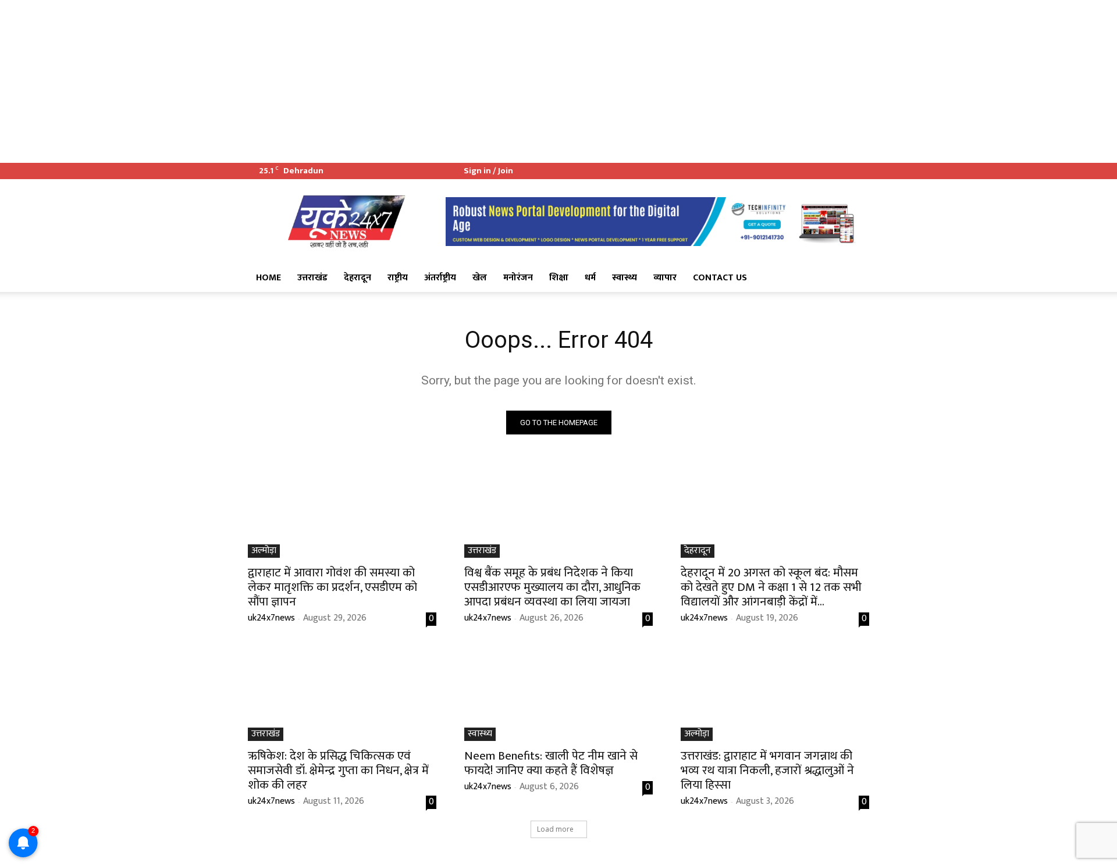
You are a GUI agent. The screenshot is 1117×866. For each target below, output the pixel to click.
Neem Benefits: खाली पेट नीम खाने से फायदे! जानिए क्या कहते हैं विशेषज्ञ (551, 763)
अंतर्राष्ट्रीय (440, 278)
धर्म (590, 278)
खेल (479, 278)
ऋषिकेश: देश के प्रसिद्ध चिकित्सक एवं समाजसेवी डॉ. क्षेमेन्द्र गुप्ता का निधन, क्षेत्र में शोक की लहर (338, 770)
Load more (555, 829)
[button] (855, 278)
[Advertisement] (349, 81)
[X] (841, 171)
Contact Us (720, 278)
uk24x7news (271, 618)
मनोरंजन (518, 278)
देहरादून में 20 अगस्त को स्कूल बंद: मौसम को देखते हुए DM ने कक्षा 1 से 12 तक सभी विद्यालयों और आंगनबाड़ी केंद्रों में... (771, 587)
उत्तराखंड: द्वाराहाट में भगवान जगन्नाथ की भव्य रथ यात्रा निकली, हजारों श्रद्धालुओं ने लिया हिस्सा (767, 770)
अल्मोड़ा (263, 551)
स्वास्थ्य (624, 278)
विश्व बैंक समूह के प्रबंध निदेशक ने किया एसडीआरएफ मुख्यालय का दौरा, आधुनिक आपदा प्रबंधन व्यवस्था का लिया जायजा (552, 587)
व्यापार (665, 278)
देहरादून (357, 278)
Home (268, 278)
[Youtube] (860, 171)
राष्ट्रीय (397, 278)
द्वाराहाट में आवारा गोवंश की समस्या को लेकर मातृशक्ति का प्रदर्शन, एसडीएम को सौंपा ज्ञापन (332, 587)
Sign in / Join (488, 170)
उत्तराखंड (312, 278)
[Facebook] (822, 171)
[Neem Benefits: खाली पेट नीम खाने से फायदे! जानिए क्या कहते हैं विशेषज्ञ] (558, 694)
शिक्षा (558, 278)
